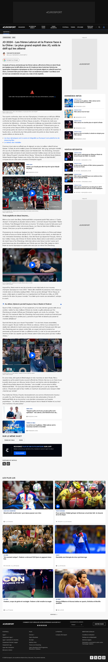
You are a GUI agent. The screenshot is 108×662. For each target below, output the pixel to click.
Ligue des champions (8, 647)
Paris (13, 37)
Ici (55, 96)
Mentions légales (86, 640)
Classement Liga (7, 645)
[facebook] (91, 657)
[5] (46, 625)
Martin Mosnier (14, 53)
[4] (44, 625)
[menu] (99, 27)
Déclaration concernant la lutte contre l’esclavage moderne (92, 643)
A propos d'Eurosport (61, 634)
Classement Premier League (10, 642)
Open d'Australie (33, 637)
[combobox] (77, 625)
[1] (38, 625)
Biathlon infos (32, 642)
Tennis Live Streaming (35, 645)
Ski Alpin (31, 640)
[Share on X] (4, 463)
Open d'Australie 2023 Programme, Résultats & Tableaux (38, 648)
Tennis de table (7, 37)
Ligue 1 (4, 634)
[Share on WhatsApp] (8, 463)
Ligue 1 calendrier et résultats (10, 640)
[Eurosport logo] (9, 27)
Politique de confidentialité (89, 637)
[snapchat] (99, 657)
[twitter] (95, 657)
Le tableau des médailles (12, 142)
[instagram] (103, 657)
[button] (32, 193)
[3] (42, 625)
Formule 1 (31, 634)
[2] (40, 625)
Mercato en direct (7, 650)
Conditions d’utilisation (88, 634)
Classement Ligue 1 (8, 637)
